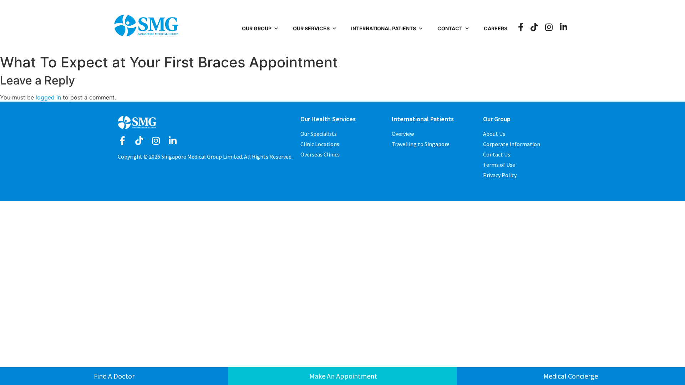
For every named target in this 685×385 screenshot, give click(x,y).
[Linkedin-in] (172, 140)
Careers (495, 28)
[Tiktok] (139, 140)
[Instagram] (155, 140)
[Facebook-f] (122, 140)
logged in (48, 97)
